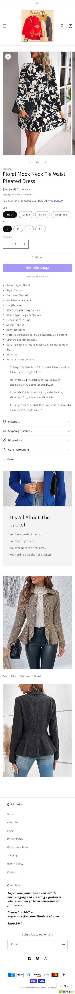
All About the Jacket (32, 988)
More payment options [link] (37, 276)
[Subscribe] (64, 944)
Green (26, 214)
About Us (12, 822)
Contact (12, 872)
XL (40, 228)
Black (10, 214)
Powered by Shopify (48, 988)
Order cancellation (18, 847)
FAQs (10, 830)
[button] (5, 26)
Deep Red (61, 214)
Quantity (7, 237)
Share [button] (10, 459)
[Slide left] (29, 162)
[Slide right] (46, 162)
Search (11, 814)
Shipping (6, 194)
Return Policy (15, 863)
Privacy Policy (15, 839)
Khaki (42, 214)
